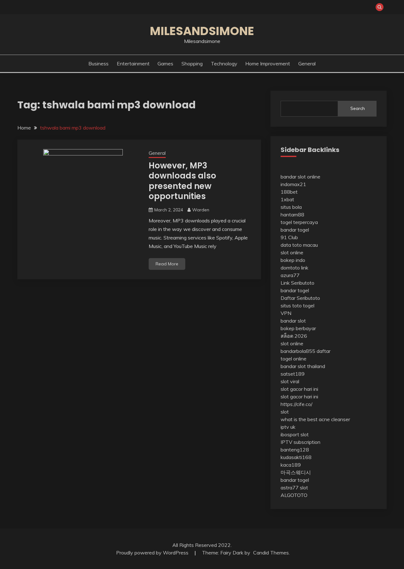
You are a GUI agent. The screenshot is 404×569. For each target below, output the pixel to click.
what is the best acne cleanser (315, 419)
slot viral (290, 381)
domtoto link (294, 267)
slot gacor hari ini (299, 389)
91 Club (289, 237)
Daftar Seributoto (300, 298)
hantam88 (292, 214)
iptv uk (288, 427)
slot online (292, 252)
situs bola (291, 207)
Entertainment (133, 63)
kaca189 (291, 465)
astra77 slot (294, 487)
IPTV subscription (300, 442)
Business (98, 63)
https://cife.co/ (296, 404)
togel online (293, 358)
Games (165, 63)
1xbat (287, 199)
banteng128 (295, 449)
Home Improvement (267, 63)
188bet (289, 192)
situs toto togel (297, 305)
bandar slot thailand (303, 366)
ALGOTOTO (294, 495)
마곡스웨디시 (296, 472)
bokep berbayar (298, 328)
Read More (167, 264)
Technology (224, 63)
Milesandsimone (202, 31)
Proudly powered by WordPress (153, 552)
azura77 (290, 275)
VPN (286, 313)
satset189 (293, 374)
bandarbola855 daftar (305, 351)
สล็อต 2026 (294, 336)
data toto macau (299, 245)
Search (357, 108)
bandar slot (293, 321)
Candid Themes (271, 552)
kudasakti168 (296, 457)
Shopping (192, 63)
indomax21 (293, 184)
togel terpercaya (299, 222)
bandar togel (295, 230)
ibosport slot (295, 434)
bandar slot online (300, 176)
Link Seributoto (297, 283)
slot (285, 412)
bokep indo (293, 260)
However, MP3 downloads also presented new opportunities (182, 181)
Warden (200, 210)
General (307, 63)
